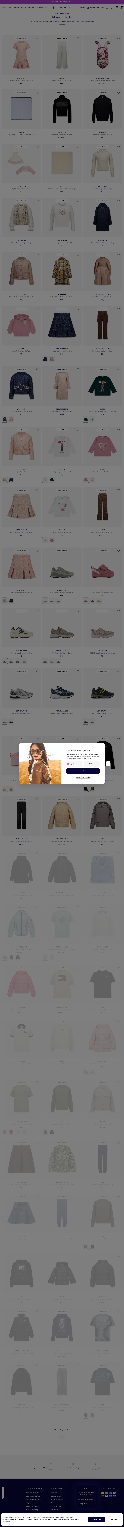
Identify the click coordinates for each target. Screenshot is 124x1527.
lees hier (57, 1519)
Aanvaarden (96, 1519)
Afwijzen (114, 1519)
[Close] (108, 763)
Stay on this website (83, 777)
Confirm (83, 771)
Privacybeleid (46, 1519)
